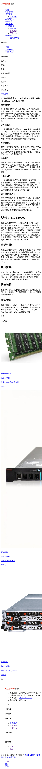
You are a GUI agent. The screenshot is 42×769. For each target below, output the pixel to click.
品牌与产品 (9, 50)
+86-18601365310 (25, 698)
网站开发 (4, 757)
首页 (7, 47)
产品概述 (4, 94)
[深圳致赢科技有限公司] (7, 6)
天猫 (11, 746)
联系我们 (13, 28)
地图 (7, 766)
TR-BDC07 (9, 52)
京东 (11, 749)
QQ (6, 764)
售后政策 (13, 31)
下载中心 (13, 33)
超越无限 (12, 757)
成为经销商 (14, 38)
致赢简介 (13, 17)
